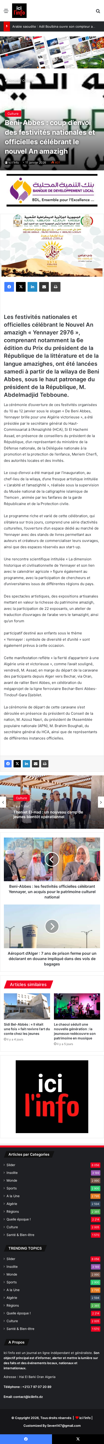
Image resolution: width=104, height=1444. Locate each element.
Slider (11, 1165)
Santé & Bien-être (20, 1235)
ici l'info (85, 1418)
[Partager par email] (44, 287)
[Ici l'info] (19, 10)
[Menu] (6, 12)
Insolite (12, 1173)
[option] (52, 802)
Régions (13, 1211)
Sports (12, 1188)
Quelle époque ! (19, 1219)
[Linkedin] (32, 287)
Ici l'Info (13, 162)
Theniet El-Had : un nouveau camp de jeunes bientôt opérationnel (48, 814)
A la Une (13, 1196)
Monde (12, 1180)
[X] (21, 287)
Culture (27, 81)
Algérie (12, 1204)
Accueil (14, 81)
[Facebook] (9, 287)
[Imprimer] (55, 287)
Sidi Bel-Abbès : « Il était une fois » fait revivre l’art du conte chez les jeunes (27, 1029)
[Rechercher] (98, 12)
